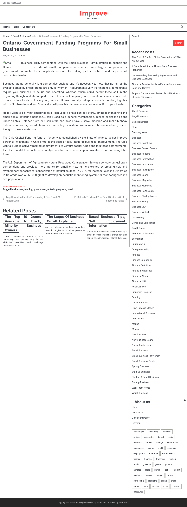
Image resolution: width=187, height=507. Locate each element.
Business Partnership (143, 191)
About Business (140, 111)
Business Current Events (144, 148)
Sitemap (136, 423)
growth (168, 464)
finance (137, 459)
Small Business (140, 350)
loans (167, 470)
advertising (153, 431)
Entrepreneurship (140, 249)
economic (171, 448)
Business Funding (141, 153)
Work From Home (141, 387)
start (146, 486)
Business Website (141, 212)
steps (165, 486)
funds (136, 464)
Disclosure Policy (141, 417)
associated (149, 437)
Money (135, 329)
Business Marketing (142, 185)
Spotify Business (140, 366)
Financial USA (139, 281)
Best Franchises (140, 121)
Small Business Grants (14, 186)
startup (155, 486)
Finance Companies (142, 260)
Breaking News (139, 132)
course (151, 448)
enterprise (153, 453)
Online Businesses (141, 345)
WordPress (124, 502)
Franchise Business (142, 292)
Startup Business (140, 382)
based (161, 437)
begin (170, 437)
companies (138, 448)
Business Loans (140, 175)
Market (135, 324)
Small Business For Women (146, 355)
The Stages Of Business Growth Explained (65, 219)
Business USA (139, 206)
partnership (139, 481)
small (70, 189)
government (40, 189)
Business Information (143, 159)
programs (61, 189)
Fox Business (139, 286)
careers (149, 442)
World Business (140, 393)
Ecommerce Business (143, 233)
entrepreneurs (168, 453)
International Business (143, 313)
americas (167, 431)
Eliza (23, 55)
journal (157, 470)
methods (138, 475)
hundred (137, 470)
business (138, 442)
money (149, 475)
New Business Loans (142, 340)
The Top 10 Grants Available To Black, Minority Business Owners (23, 223)
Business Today (140, 201)
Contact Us (28, 26)
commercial (172, 442)
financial (148, 459)
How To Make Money (143, 308)
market (177, 470)
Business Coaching (142, 143)
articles (137, 437)
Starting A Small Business (145, 377)
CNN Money (138, 217)
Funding (136, 297)
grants (158, 464)
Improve (93, 12)
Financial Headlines (142, 270)
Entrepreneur (138, 244)
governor (147, 464)
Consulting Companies (143, 222)
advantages (139, 431)
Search (135, 36)
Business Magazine (142, 180)
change (159, 442)
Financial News (140, 276)
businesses (17, 189)
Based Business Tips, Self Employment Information (107, 221)
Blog (16, 26)
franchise (160, 459)
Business (136, 137)
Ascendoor (101, 502)
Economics (137, 238)
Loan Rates (138, 318)
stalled (137, 486)
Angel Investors (140, 116)
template (176, 486)
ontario (51, 189)
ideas (147, 470)
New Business (139, 334)
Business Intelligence (143, 169)
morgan (159, 475)
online (170, 475)
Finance (136, 254)
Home (6, 26)
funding (28, 189)
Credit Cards (138, 228)
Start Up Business (141, 371)
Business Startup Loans (144, 196)
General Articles (140, 302)
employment (139, 453)
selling (164, 481)
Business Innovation (142, 164)
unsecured (138, 492)
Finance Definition (141, 265)
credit (160, 448)
